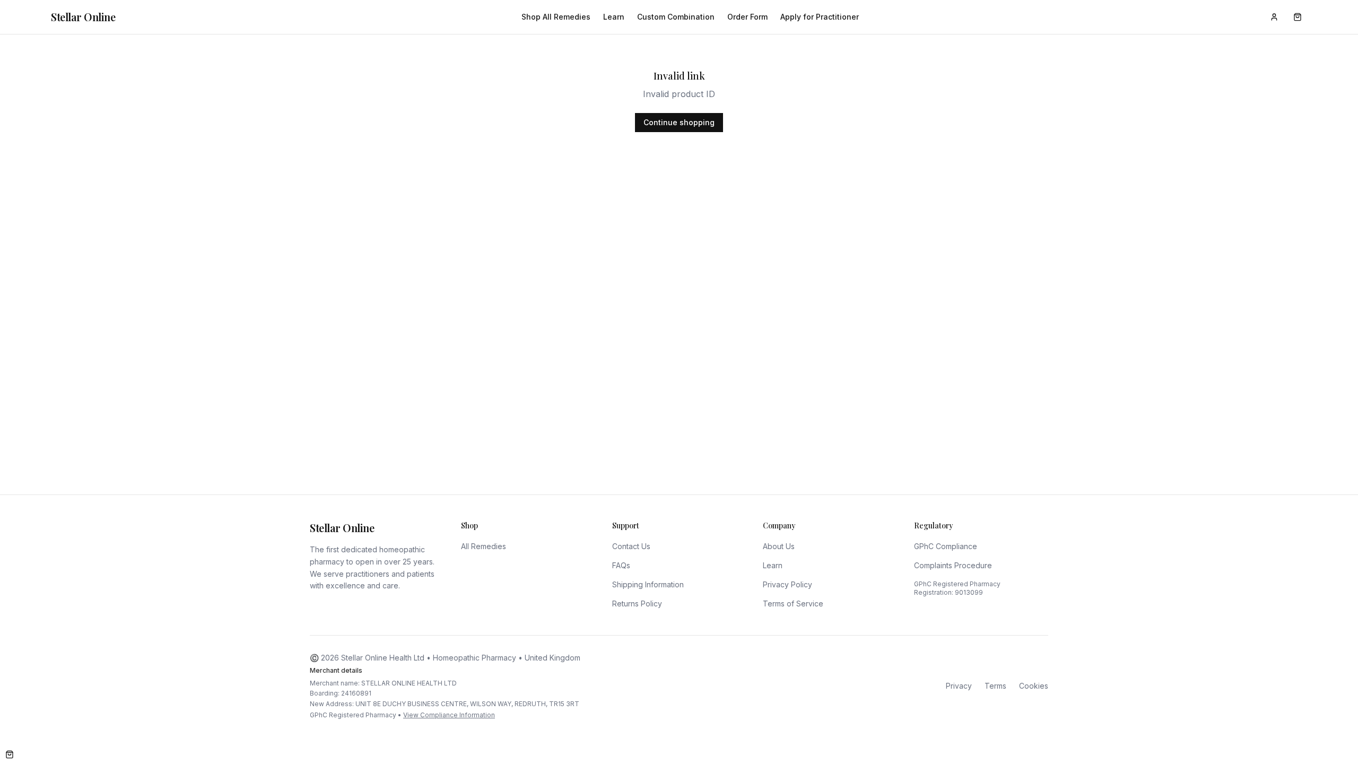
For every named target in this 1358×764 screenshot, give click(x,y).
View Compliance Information (449, 715)
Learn (613, 16)
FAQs (621, 565)
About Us (779, 546)
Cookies (1033, 685)
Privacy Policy (787, 584)
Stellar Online (83, 17)
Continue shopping (679, 122)
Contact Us (631, 546)
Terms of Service (793, 603)
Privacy (959, 685)
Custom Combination (676, 16)
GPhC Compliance (945, 546)
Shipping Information (648, 584)
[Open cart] (9, 754)
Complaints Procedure (953, 565)
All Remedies (483, 546)
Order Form (747, 16)
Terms (995, 685)
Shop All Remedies (555, 16)
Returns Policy (637, 603)
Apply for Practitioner (819, 16)
